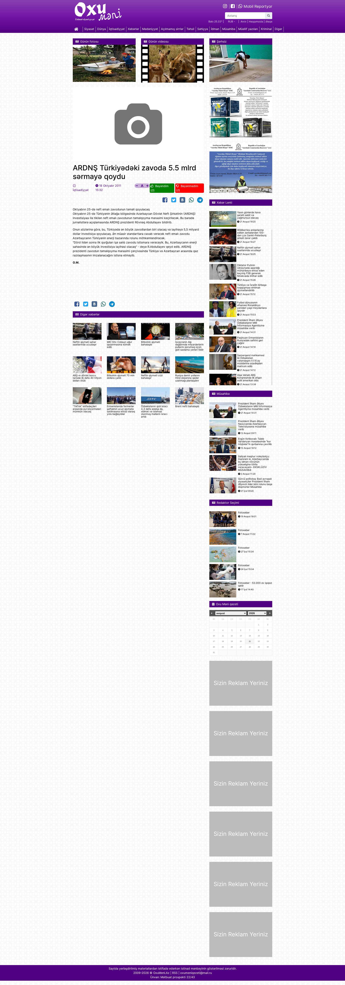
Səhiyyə (202, 29)
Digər (278, 29)
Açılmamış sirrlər (172, 29)
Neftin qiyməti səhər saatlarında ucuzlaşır (84, 343)
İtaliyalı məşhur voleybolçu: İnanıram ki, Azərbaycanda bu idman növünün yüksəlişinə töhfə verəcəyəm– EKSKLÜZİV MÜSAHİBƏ (254, 463)
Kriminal (266, 29)
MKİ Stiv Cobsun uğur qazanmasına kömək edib (119, 345)
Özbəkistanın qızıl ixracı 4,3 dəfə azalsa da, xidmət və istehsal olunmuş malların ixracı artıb (154, 411)
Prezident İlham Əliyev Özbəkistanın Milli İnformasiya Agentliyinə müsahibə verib (250, 324)
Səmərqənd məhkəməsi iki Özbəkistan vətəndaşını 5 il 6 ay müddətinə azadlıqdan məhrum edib (250, 361)
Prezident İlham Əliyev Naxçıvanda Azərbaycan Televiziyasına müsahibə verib (252, 425)
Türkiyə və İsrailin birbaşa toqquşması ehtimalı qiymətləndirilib (251, 288)
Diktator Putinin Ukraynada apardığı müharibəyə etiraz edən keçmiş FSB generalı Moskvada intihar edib (250, 271)
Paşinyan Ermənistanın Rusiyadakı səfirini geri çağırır (250, 340)
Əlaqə (268, 21)
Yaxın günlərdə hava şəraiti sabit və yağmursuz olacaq (249, 215)
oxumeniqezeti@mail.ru (196, 973)
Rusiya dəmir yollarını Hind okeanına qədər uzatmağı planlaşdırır (187, 378)
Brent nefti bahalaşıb (187, 406)
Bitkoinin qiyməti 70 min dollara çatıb (120, 376)
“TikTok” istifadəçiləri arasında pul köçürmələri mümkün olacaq (87, 409)
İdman (215, 29)
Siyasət (89, 29)
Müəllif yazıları (248, 29)
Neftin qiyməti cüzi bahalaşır (152, 376)
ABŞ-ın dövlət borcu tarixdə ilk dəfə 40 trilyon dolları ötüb (87, 378)
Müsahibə (228, 29)
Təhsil (190, 29)
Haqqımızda (256, 21)
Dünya (101, 29)
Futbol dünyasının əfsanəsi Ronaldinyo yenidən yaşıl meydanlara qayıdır (252, 306)
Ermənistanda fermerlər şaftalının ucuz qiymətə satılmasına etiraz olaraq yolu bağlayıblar (121, 410)
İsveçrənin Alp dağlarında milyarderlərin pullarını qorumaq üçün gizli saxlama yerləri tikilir (189, 346)
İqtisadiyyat (117, 29)
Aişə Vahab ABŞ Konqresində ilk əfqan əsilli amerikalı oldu (249, 378)
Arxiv (244, 21)
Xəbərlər (133, 29)
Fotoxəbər (244, 512)
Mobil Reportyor (257, 6)
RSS (175, 973)
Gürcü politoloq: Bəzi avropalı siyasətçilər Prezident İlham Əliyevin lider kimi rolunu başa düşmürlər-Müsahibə (255, 483)
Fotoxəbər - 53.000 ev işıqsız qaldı (255, 584)
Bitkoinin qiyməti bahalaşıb (150, 343)
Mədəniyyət (150, 29)
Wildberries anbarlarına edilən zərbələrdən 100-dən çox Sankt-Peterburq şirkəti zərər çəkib (251, 234)
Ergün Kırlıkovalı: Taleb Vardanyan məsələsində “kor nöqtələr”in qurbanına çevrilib (255, 441)
